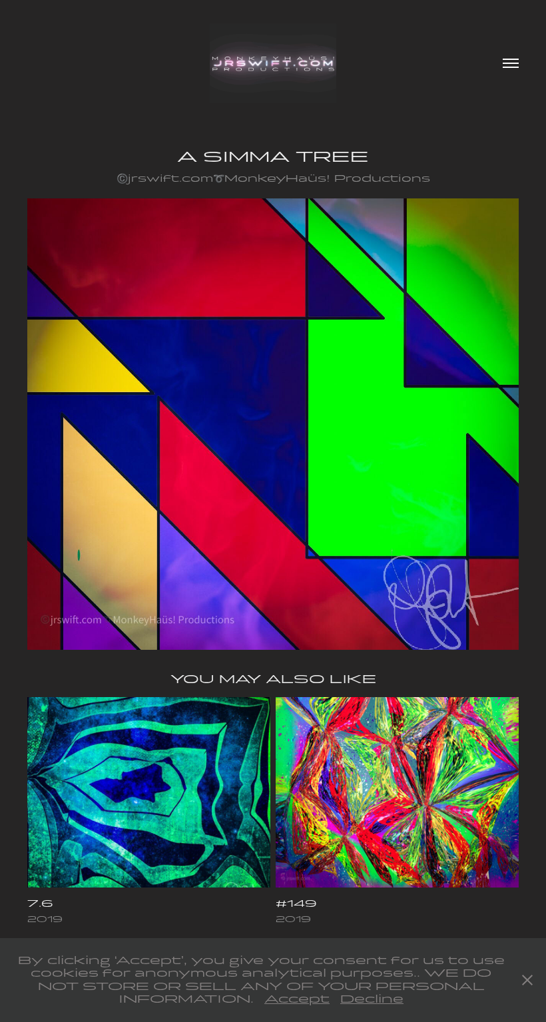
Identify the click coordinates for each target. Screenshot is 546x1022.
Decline (372, 999)
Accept (297, 999)
